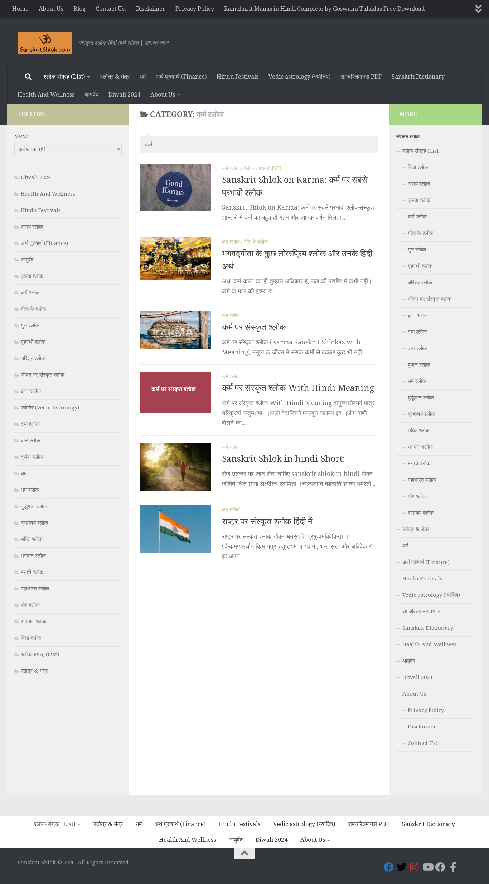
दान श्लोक (30, 440)
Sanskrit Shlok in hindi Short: (283, 459)
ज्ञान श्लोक (31, 391)
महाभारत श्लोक (35, 588)
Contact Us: (111, 8)
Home (20, 8)
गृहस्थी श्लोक (33, 342)
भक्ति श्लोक (32, 539)
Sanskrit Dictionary (418, 76)
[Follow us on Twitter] (402, 867)
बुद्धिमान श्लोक (34, 506)
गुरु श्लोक (30, 325)
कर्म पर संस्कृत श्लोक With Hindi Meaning (298, 388)
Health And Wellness (46, 94)
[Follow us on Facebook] (389, 867)
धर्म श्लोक (30, 490)
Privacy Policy (194, 8)
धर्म (143, 76)
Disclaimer (150, 8)
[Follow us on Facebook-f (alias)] (453, 867)
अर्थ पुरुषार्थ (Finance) (181, 76)
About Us (51, 8)
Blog (79, 8)
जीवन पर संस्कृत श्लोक (42, 375)
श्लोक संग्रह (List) (64, 76)
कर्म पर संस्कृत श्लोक (254, 327)
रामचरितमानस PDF (361, 76)
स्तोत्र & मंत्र (115, 76)
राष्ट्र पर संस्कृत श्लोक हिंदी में (267, 521)
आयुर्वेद (91, 94)
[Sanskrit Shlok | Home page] (45, 43)
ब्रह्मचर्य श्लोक (34, 523)
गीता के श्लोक (256, 242)
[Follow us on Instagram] (415, 867)
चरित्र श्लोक (33, 358)
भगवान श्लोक (33, 555)
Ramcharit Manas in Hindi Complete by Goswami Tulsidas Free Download (324, 8)
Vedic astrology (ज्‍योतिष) (299, 76)
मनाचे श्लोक (32, 572)
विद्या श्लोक (31, 638)
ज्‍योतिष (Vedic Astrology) (50, 407)
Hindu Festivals (237, 76)
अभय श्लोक (32, 227)
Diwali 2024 (124, 94)
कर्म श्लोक (230, 168)
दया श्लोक (30, 424)
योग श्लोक (30, 605)
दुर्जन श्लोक (32, 457)
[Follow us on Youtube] (427, 867)
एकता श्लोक (32, 276)
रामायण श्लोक (34, 621)
